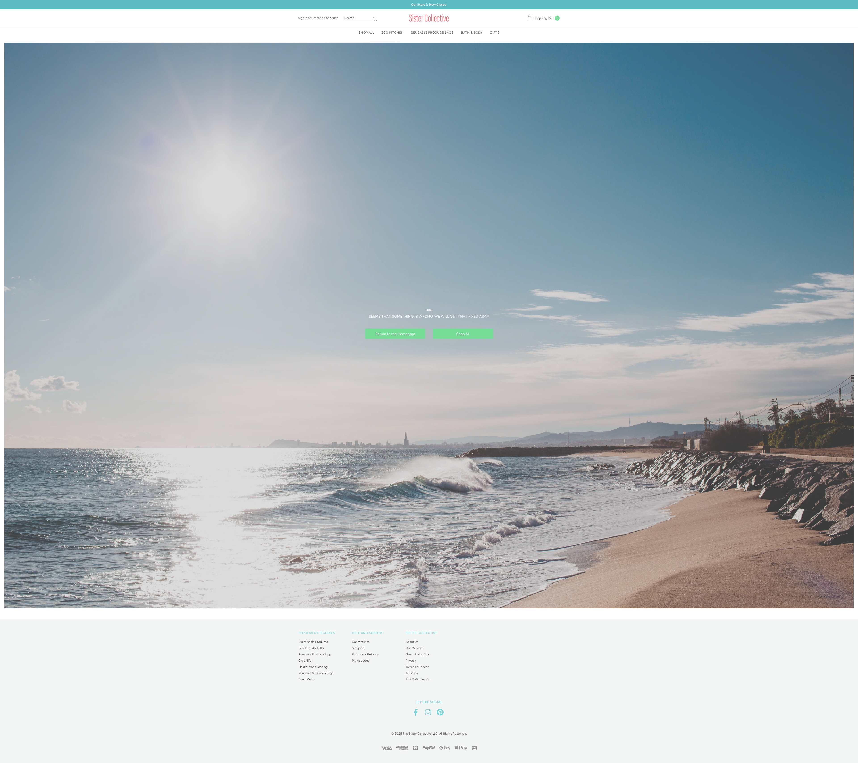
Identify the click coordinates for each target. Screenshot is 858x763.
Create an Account (324, 18)
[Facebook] (415, 712)
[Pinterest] (440, 712)
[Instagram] (428, 712)
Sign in (303, 18)
